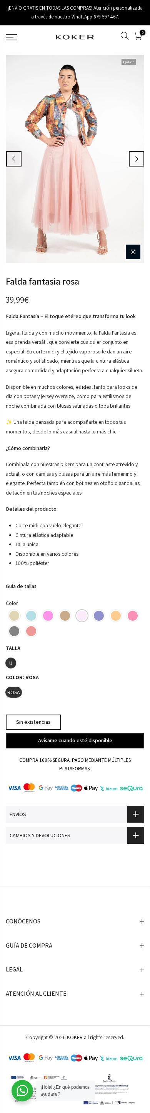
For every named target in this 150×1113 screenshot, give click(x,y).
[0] (137, 37)
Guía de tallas (21, 585)
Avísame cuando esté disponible (75, 740)
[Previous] (14, 159)
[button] (14, 615)
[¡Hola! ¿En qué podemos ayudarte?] (22, 1090)
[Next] (136, 159)
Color (12, 603)
